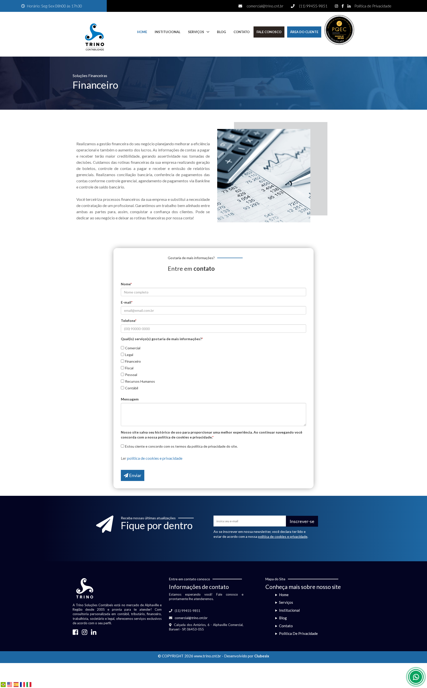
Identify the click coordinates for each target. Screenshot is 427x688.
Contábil (131, 388)
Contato (242, 32)
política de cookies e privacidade (154, 458)
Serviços (196, 32)
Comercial (132, 348)
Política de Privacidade (372, 6)
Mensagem (130, 399)
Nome (126, 284)
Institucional (167, 32)
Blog (221, 32)
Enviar (134, 475)
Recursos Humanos (140, 381)
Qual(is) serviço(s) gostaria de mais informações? (162, 339)
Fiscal (129, 368)
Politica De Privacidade (298, 633)
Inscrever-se (302, 521)
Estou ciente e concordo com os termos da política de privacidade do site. (181, 446)
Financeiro (133, 361)
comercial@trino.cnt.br (265, 6)
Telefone (128, 320)
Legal (129, 355)
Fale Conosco (268, 32)
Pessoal (131, 375)
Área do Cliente (304, 32)
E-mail (126, 302)
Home (142, 32)
